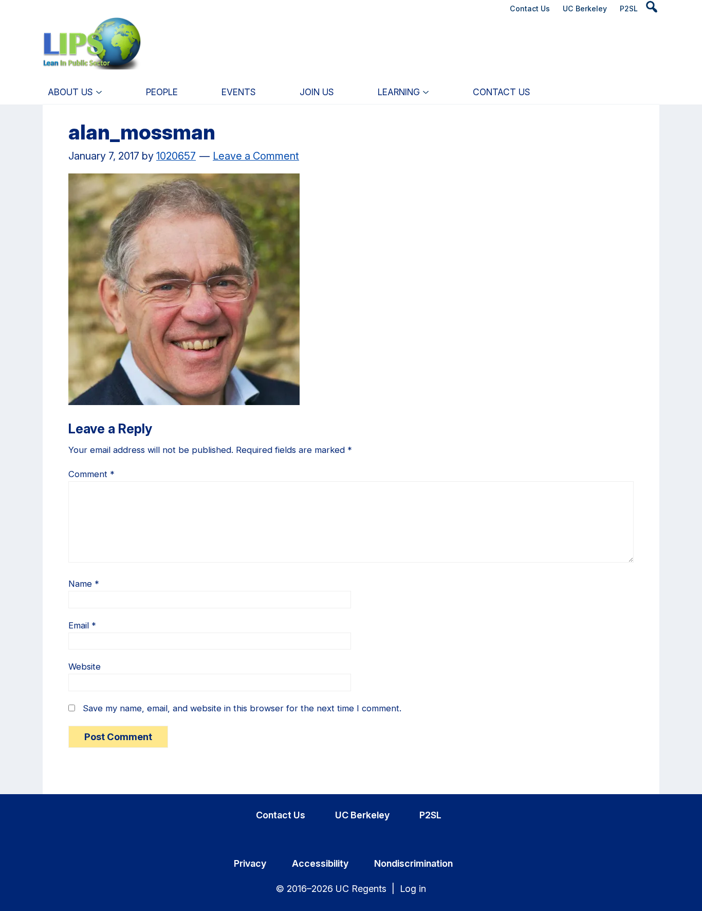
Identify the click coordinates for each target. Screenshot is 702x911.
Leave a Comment (256, 156)
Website (84, 666)
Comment (91, 474)
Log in (413, 888)
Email (82, 625)
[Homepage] (92, 27)
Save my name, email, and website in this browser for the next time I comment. (242, 708)
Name (83, 584)
